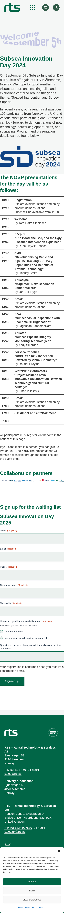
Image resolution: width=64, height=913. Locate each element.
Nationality (10, 603)
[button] (59, 851)
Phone (8, 566)
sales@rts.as (12, 773)
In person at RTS (14, 631)
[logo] (12, 7)
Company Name (14, 585)
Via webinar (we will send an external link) (26, 638)
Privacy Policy (24, 907)
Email (8, 548)
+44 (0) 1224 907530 (18, 827)
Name (8, 530)
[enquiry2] (45, 7)
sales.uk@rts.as (14, 831)
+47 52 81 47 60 (15, 769)
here (25, 451)
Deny (32, 890)
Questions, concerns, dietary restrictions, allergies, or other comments (30, 647)
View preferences (32, 899)
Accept (32, 881)
